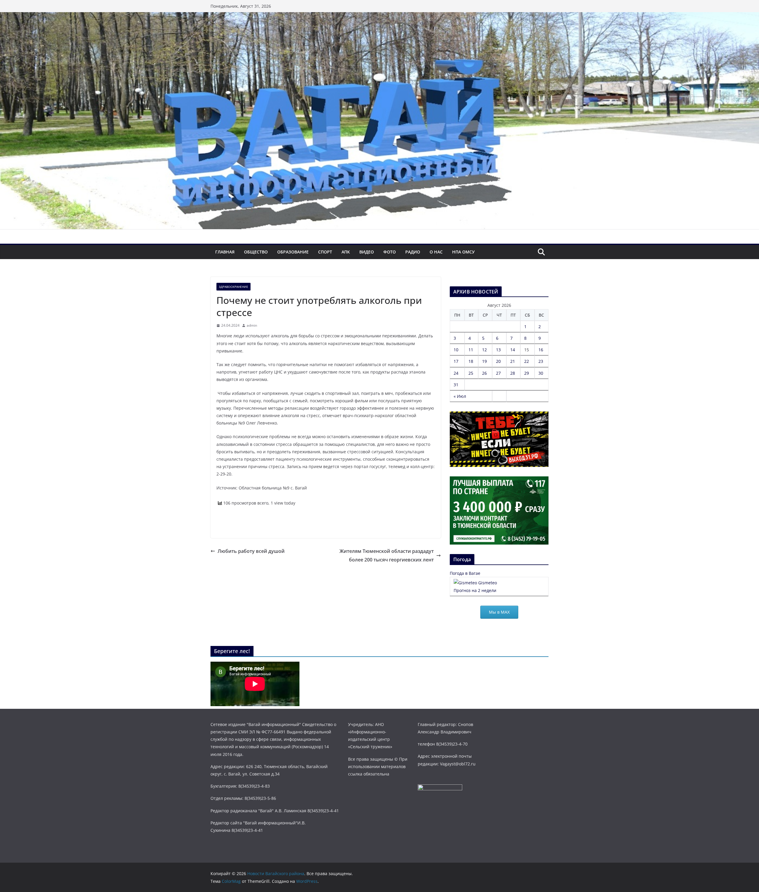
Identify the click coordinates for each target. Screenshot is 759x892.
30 (540, 373)
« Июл (460, 396)
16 (540, 349)
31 (456, 384)
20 (498, 361)
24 (456, 373)
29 (526, 373)
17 (456, 361)
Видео (366, 252)
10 (456, 349)
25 (470, 373)
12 (484, 349)
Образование (293, 252)
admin (252, 325)
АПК (346, 252)
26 (484, 373)
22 (526, 361)
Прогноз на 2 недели (475, 590)
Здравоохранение (233, 287)
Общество (256, 252)
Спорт (325, 252)
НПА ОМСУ (463, 252)
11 (470, 349)
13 (498, 349)
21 (512, 361)
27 (498, 373)
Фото (389, 252)
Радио (412, 252)
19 (484, 361)
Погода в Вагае (465, 573)
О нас (436, 252)
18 (470, 361)
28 (512, 373)
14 (512, 349)
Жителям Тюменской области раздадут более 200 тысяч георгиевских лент (386, 555)
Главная (225, 252)
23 (540, 361)
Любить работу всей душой (251, 551)
